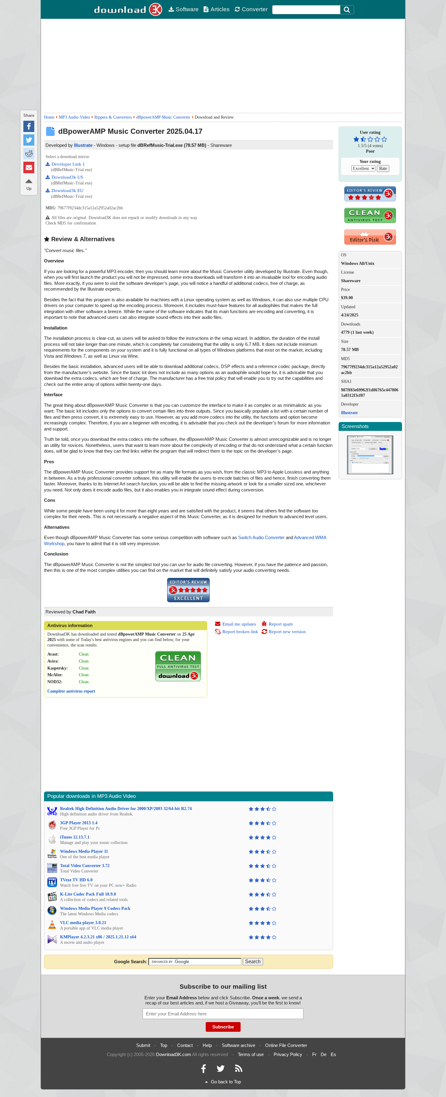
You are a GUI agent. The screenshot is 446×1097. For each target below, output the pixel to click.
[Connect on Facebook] (203, 1070)
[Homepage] (129, 9)
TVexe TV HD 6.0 (76, 880)
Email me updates (239, 624)
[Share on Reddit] (28, 153)
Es (333, 1054)
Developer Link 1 (68, 164)
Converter (255, 9)
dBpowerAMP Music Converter (163, 117)
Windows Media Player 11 (84, 851)
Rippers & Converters (113, 117)
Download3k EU (67, 190)
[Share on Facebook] (28, 126)
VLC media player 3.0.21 (83, 922)
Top (163, 1045)
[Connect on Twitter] (220, 1070)
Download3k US (67, 177)
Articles (220, 9)
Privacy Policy (288, 1054)
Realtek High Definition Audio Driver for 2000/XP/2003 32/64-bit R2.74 (126, 808)
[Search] (347, 9)
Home (49, 117)
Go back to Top (226, 1081)
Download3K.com (173, 1054)
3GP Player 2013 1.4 (78, 823)
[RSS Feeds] (238, 1070)
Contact (185, 1045)
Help (207, 1045)
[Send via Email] (28, 167)
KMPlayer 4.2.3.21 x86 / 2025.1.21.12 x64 (98, 937)
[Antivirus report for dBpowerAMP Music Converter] (178, 680)
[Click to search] (347, 9)
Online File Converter (286, 1045)
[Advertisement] (223, 65)
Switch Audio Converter (261, 537)
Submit (143, 1045)
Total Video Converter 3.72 (85, 865)
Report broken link (240, 631)
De (323, 1054)
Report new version (287, 631)
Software (187, 9)
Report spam (281, 624)
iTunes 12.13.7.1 (75, 837)
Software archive (238, 1045)
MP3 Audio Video (74, 117)
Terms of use (251, 1054)
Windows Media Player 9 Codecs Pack (95, 908)
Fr (314, 1054)
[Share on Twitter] (28, 140)
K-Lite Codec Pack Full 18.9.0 (88, 894)
